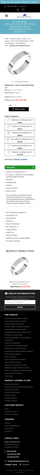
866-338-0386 (12, 6)
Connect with (11, 465)
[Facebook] (24, 465)
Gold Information (10, 395)
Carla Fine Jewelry (11, 357)
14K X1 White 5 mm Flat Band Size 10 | (22, 140)
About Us (8, 423)
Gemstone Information (12, 392)
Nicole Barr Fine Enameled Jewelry (16, 346)
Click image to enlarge (21, 81)
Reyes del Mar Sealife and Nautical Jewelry (19, 351)
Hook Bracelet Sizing (12, 384)
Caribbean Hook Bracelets (13, 335)
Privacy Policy (9, 428)
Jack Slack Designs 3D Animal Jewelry (17, 368)
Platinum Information (11, 389)
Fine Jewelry (9, 376)
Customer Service (11, 411)
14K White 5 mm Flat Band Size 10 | (21, 134)
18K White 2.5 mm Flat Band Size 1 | (22, 121)
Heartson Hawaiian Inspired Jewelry (16, 318)
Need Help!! (8, 159)
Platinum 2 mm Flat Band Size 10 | (22, 147)
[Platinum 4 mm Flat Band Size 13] (20, 77)
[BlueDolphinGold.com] (24, 17)
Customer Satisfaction (12, 426)
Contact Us (22, 6)
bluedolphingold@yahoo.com (18, 461)
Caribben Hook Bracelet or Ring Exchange (19, 387)
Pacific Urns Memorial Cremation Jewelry (18, 370)
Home (7, 409)
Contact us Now (19, 159)
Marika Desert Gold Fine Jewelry (15, 348)
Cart (23, 10)
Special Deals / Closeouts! (13, 373)
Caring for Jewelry (11, 400)
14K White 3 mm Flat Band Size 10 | (21, 128)
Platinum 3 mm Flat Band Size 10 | (22, 153)
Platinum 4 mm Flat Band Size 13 (20, 282)
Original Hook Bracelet (12, 343)
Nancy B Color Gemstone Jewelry (16, 365)
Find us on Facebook (12, 414)
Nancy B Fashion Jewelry (13, 362)
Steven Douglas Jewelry (13, 354)
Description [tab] (10, 167)
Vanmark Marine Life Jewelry (14, 324)
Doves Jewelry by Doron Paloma (15, 321)
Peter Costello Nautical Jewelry (15, 359)
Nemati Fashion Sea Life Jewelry (15, 329)
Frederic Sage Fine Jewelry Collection (17, 326)
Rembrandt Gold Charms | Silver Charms (18, 332)
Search (18, 10)
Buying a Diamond (11, 398)
